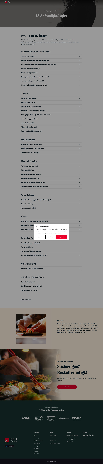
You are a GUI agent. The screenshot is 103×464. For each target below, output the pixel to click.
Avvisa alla (50, 237)
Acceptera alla (61, 237)
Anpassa (40, 237)
